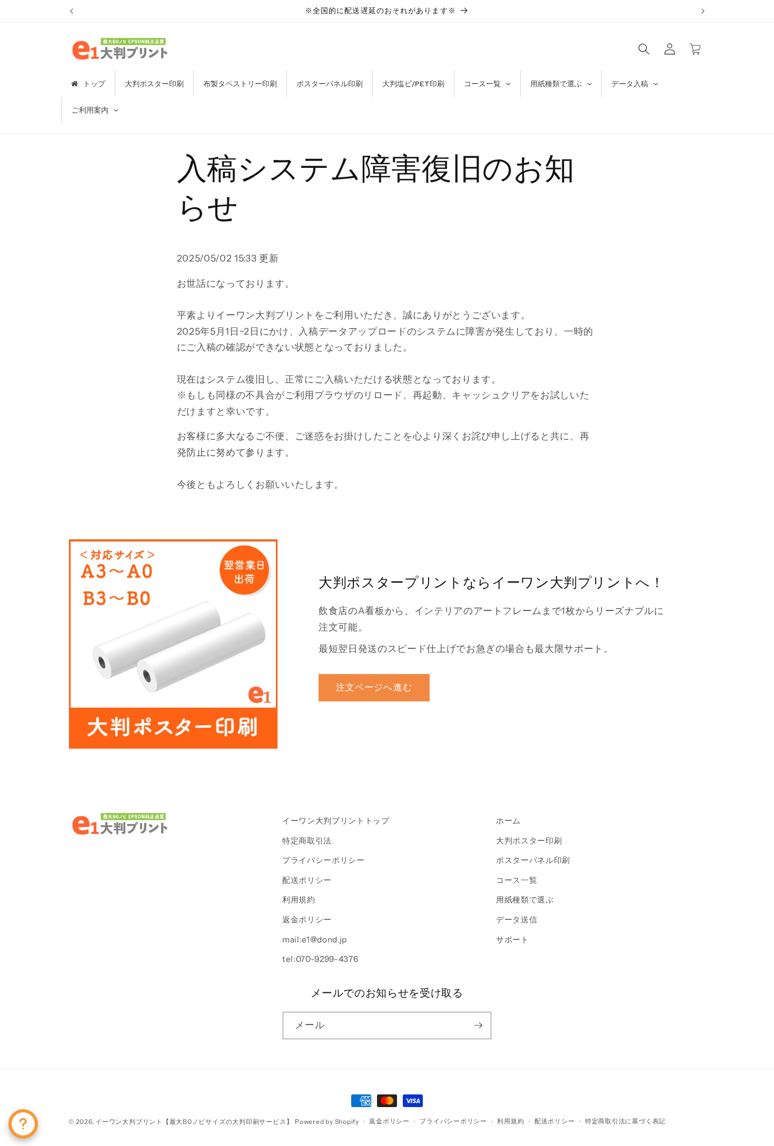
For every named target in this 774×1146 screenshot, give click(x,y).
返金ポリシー (307, 919)
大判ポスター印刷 (529, 841)
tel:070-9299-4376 (320, 959)
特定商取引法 (307, 841)
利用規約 (298, 899)
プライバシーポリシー (323, 860)
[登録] (478, 1025)
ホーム (508, 821)
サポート (512, 939)
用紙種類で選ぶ (525, 899)
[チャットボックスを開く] (23, 1124)
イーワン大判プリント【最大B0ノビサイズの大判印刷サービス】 (194, 1121)
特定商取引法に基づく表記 (625, 1121)
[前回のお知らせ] (71, 11)
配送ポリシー (307, 880)
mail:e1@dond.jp (314, 939)
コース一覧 (516, 880)
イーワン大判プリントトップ (336, 821)
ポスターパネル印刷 (533, 860)
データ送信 (516, 919)
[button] (644, 48)
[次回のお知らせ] (703, 11)
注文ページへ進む (374, 687)
